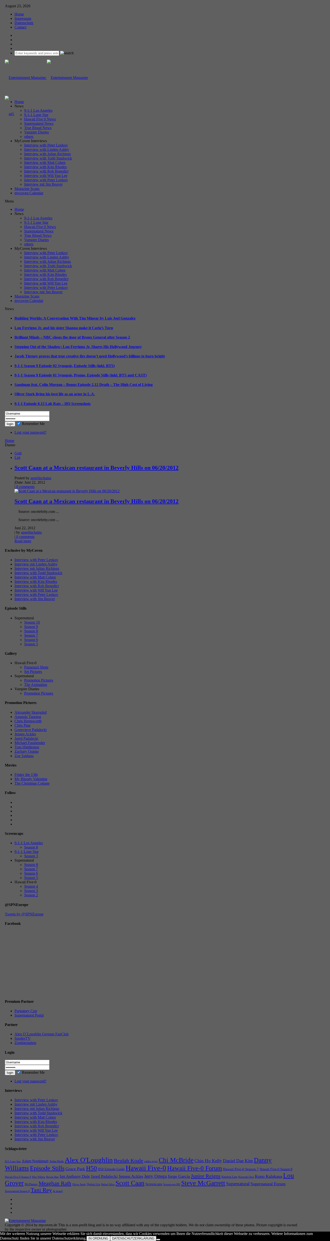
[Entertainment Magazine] (46, 78)
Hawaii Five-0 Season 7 (241, 1169)
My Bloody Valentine (30, 779)
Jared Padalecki (26, 738)
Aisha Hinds (56, 1161)
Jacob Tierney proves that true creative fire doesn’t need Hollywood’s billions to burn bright (89, 356)
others (28, 136)
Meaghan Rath (55, 1183)
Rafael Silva (108, 1184)
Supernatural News (38, 123)
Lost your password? (30, 432)
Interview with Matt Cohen (44, 162)
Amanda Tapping (27, 717)
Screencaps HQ (171, 1184)
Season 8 (31, 631)
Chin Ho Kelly (208, 1160)
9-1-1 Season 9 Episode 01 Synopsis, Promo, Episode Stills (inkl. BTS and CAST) (80, 375)
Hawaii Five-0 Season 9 (18, 1177)
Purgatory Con (25, 1011)
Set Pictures (33, 671)
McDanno (31, 1184)
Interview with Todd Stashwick (48, 158)
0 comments (25, 487)
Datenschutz (23, 23)
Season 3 (31, 856)
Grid (18, 453)
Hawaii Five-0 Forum (194, 1168)
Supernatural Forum (268, 1183)
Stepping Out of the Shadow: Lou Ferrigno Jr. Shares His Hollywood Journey (78, 347)
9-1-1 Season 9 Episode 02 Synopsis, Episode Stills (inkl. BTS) (64, 366)
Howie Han (52, 1177)
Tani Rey (41, 1190)
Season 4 (31, 886)
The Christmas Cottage (32, 783)
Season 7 (31, 635)
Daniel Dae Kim (238, 1160)
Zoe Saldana (24, 756)
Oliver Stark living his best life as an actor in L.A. (54, 394)
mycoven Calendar (28, 193)
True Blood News (37, 128)
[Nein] (158, 1239)
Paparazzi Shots (36, 667)
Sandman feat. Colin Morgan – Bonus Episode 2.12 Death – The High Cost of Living (83, 385)
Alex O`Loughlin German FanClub (41, 1034)
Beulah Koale (128, 1160)
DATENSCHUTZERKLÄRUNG (133, 1238)
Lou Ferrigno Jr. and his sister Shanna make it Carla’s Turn (63, 328)
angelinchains (40, 478)
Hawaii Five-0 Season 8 (276, 1169)
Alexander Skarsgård (30, 712)
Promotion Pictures (38, 680)
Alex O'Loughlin (89, 1160)
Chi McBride (176, 1160)
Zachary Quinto (26, 751)
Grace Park (75, 1168)
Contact (20, 27)
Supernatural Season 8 (17, 1191)
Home (19, 14)
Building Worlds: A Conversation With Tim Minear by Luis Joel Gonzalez (75, 318)
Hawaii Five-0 (146, 1168)
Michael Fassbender (29, 743)
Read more (22, 541)
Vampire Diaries (36, 132)
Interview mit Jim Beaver (43, 184)
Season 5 (31, 644)
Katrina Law (229, 1176)
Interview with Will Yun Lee (45, 176)
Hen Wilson (38, 1177)
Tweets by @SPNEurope (24, 914)
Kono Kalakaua (268, 1176)
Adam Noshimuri (35, 1161)
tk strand (58, 1191)
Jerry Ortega (155, 1176)
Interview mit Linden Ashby (35, 564)
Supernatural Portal (29, 1015)
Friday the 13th (26, 775)
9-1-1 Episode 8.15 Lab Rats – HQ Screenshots (52, 404)
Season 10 (32, 622)
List (17, 457)
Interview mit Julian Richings (36, 568)
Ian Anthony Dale (75, 1176)
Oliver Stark (79, 1184)
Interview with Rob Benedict (46, 171)
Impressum (22, 18)
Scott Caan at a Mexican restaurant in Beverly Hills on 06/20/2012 (96, 468)
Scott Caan (129, 1183)
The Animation (35, 685)
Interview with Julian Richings (47, 154)
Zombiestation (25, 1043)
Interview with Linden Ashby (46, 149)
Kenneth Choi (246, 1176)
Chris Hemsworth (28, 721)
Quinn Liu (93, 1184)
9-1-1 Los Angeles (38, 110)
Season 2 (31, 895)
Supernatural (238, 1183)
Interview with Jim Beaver (34, 599)
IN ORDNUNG (98, 1238)
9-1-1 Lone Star (36, 115)
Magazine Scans (26, 189)
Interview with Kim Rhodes (45, 167)
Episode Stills (47, 1168)
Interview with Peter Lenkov (46, 145)
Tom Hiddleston (26, 747)
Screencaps (153, 1184)
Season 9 (31, 627)
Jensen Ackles (25, 734)
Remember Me (33, 424)
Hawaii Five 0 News (40, 119)
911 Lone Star (13, 1161)
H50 (91, 1168)
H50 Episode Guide (111, 1169)
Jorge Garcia (179, 1176)
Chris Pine (22, 725)
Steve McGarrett (203, 1183)
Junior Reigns (206, 1176)
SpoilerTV (22, 1038)
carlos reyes (151, 1161)
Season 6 (31, 640)
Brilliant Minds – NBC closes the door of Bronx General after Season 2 (72, 337)
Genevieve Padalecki (30, 730)
